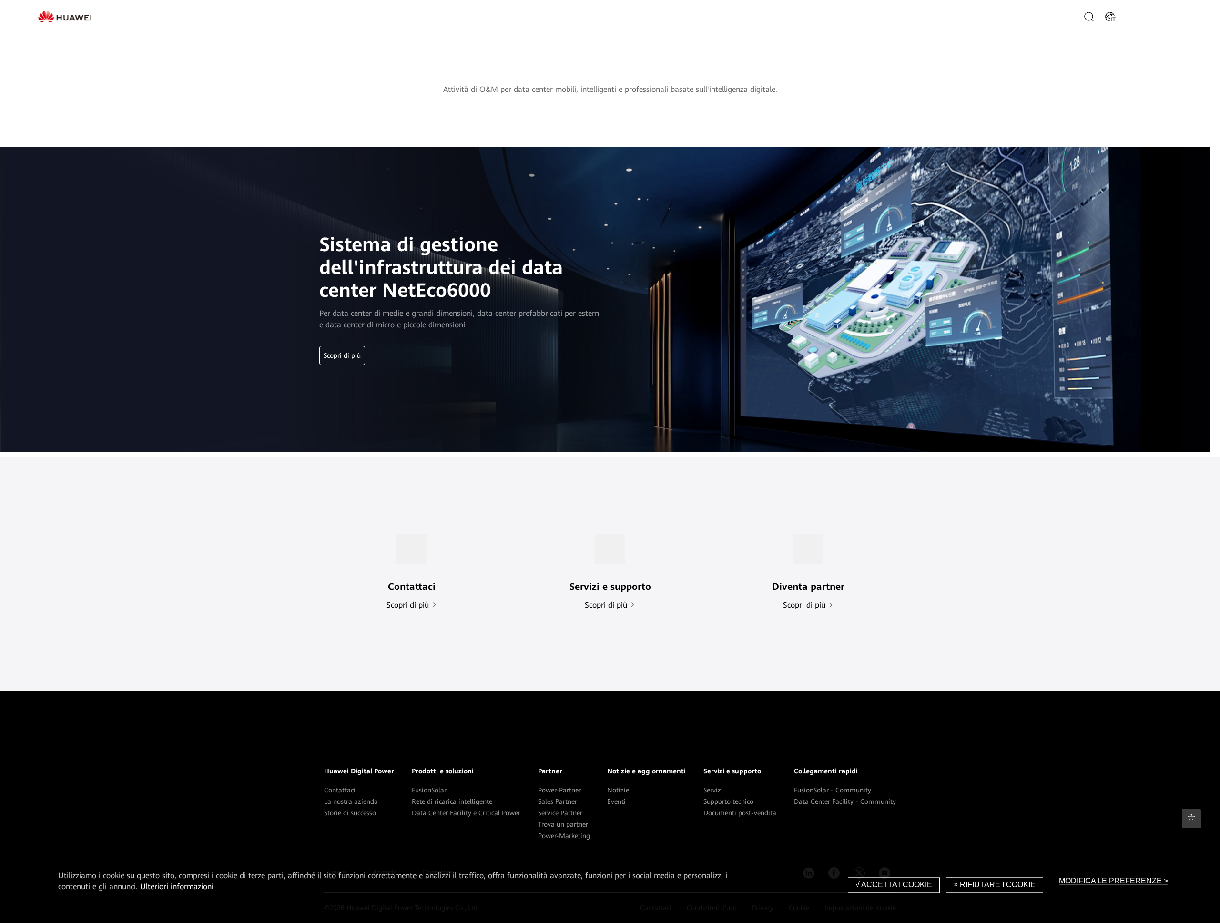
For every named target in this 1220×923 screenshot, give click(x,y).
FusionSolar (429, 790)
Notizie (618, 790)
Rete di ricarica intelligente (452, 801)
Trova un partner (563, 824)
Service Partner (560, 813)
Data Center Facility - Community (845, 801)
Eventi (616, 801)
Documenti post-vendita (739, 813)
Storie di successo (350, 813)
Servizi (713, 790)
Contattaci (340, 790)
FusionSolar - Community (832, 790)
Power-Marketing (564, 836)
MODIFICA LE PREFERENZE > (1113, 881)
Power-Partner (559, 790)
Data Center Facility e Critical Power (466, 813)
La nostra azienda (351, 801)
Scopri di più (342, 355)
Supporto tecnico (728, 801)
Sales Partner (557, 801)
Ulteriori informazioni (177, 886)
